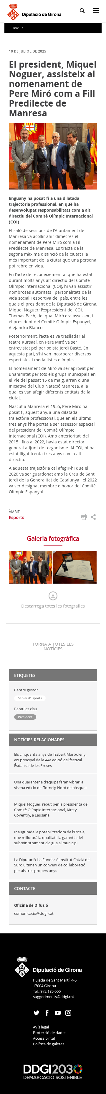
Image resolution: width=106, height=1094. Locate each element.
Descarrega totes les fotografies (53, 606)
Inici (16, 28)
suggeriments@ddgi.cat (53, 996)
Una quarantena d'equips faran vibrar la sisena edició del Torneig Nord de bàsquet (50, 784)
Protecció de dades (49, 1032)
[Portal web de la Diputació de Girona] (48, 965)
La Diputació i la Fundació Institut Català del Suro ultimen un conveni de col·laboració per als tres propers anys (52, 865)
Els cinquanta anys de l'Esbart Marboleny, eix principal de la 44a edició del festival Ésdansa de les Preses (50, 760)
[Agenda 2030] (53, 1071)
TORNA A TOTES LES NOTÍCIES (53, 646)
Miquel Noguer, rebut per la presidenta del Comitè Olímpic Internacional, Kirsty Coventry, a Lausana (51, 809)
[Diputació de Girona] (35, 11)
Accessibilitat (44, 1038)
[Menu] (97, 11)
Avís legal (41, 1027)
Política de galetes (48, 1043)
